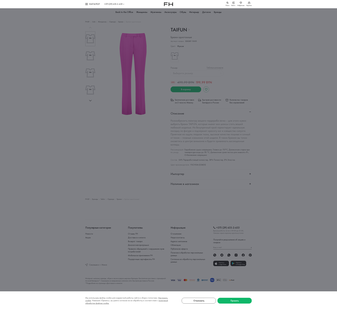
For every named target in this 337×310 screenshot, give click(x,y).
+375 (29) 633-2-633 (113, 4)
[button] (92, 4)
